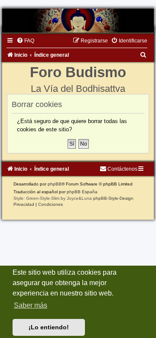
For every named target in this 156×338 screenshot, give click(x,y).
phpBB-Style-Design (113, 198)
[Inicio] (78, 20)
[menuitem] (25, 41)
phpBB (55, 184)
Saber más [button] (30, 305)
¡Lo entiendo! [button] (49, 327)
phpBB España (82, 191)
